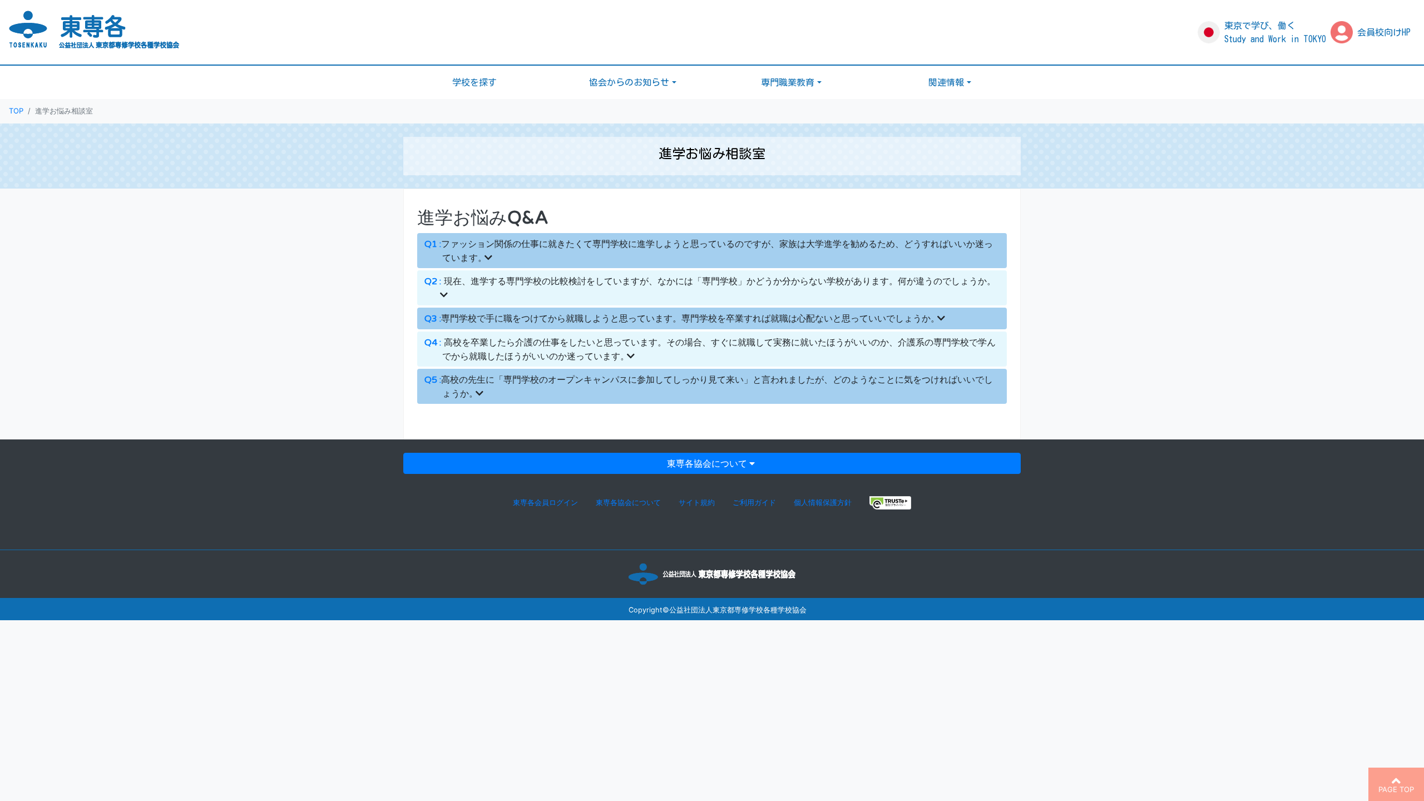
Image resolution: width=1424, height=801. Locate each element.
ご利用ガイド (754, 502)
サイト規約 (697, 502)
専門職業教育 (787, 82)
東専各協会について (707, 463)
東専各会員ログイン (545, 502)
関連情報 (946, 82)
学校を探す (474, 82)
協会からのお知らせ (629, 82)
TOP (16, 110)
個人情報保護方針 (823, 502)
